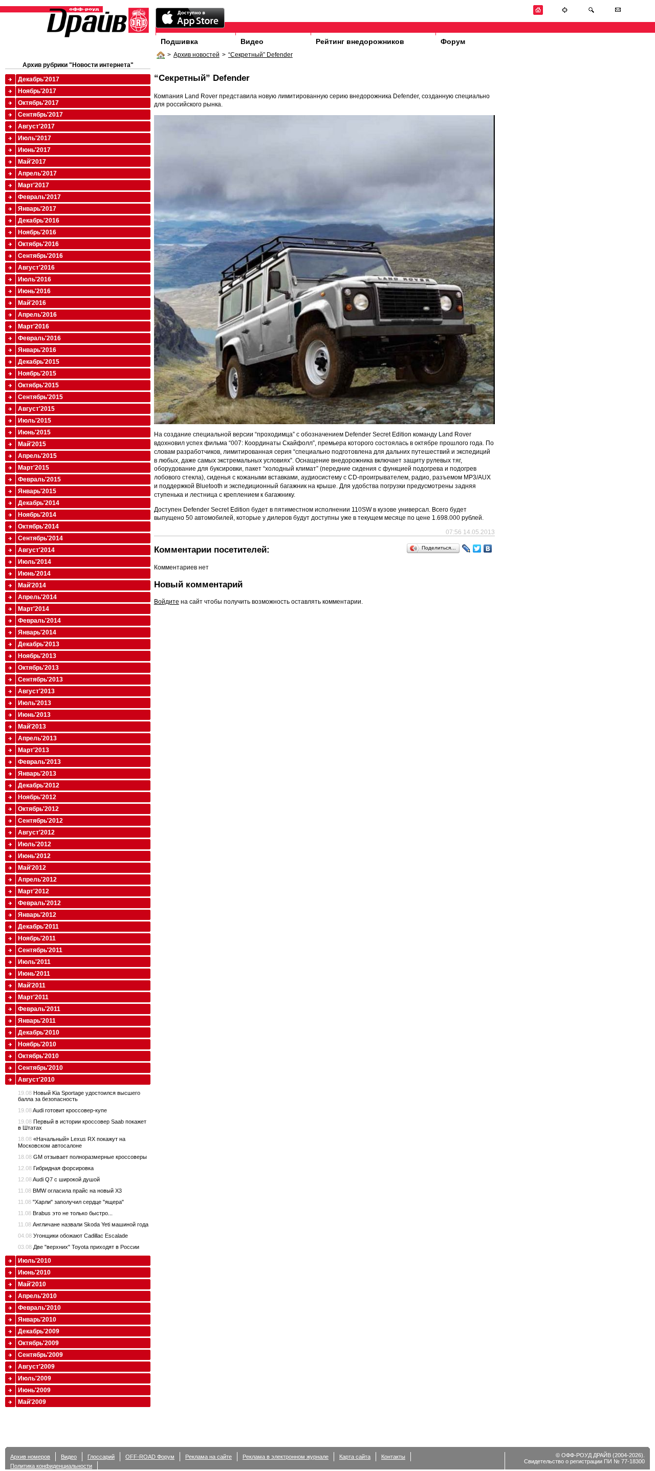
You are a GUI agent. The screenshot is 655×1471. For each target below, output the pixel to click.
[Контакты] (618, 13)
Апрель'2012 (37, 879)
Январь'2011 (37, 1020)
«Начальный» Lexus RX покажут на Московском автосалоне (71, 1142)
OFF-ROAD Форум (149, 1457)
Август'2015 (36, 408)
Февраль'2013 (39, 761)
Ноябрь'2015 (37, 373)
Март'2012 (33, 891)
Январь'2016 (37, 350)
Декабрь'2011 (38, 926)
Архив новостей (196, 54)
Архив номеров (30, 1457)
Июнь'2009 (34, 1390)
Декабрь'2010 (38, 1032)
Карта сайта (354, 1457)
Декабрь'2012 (38, 785)
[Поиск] (591, 13)
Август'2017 (36, 126)
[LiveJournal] (466, 548)
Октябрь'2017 (38, 102)
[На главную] (538, 13)
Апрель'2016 (37, 314)
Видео (252, 41)
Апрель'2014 (37, 597)
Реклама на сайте (208, 1457)
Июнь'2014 (34, 573)
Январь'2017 (37, 208)
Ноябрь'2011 (37, 938)
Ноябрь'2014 (37, 514)
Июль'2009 (34, 1378)
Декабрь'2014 (38, 503)
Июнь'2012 (34, 856)
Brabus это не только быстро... (65, 1213)
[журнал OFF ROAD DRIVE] (96, 36)
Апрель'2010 (37, 1296)
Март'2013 (33, 750)
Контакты (393, 1457)
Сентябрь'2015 (40, 397)
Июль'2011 (34, 961)
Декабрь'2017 (38, 79)
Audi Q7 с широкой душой (59, 1179)
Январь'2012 (37, 914)
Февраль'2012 (39, 903)
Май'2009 (32, 1402)
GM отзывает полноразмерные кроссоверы (82, 1157)
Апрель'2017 (37, 173)
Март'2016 (33, 326)
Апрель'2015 (37, 455)
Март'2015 (33, 467)
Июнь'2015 (34, 432)
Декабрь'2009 (38, 1331)
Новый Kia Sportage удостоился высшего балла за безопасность (79, 1096)
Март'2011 (33, 997)
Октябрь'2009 (38, 1343)
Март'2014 (33, 608)
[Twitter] (477, 548)
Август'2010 (36, 1079)
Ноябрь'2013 (37, 656)
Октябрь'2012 (38, 809)
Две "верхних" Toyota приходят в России (78, 1247)
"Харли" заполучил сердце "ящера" (71, 1202)
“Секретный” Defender (260, 54)
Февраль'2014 (39, 620)
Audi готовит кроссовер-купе (62, 1110)
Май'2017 (32, 161)
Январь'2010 (37, 1319)
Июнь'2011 (34, 973)
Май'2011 (32, 985)
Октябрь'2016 (38, 244)
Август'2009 (36, 1366)
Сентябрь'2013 (40, 679)
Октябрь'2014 (38, 526)
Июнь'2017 (34, 149)
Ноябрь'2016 (37, 232)
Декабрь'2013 (38, 644)
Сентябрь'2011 (40, 950)
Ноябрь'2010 (37, 1044)
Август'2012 (36, 832)
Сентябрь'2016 (40, 255)
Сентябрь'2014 (40, 538)
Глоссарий (101, 1457)
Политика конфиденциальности (51, 1466)
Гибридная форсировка (56, 1168)
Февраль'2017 (39, 197)
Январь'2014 (37, 632)
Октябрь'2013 (38, 667)
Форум (453, 41)
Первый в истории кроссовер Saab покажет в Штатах (82, 1124)
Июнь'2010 (34, 1272)
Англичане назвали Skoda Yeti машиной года (83, 1224)
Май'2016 (32, 302)
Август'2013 (36, 691)
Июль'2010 (34, 1260)
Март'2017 (33, 185)
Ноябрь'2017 (37, 91)
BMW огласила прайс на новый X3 (70, 1191)
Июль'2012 (34, 844)
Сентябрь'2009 (40, 1354)
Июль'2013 (34, 703)
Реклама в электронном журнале (286, 1457)
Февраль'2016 (39, 338)
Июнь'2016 (34, 291)
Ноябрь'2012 (37, 797)
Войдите (166, 601)
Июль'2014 (34, 561)
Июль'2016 (34, 279)
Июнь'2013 (34, 714)
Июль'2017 (34, 138)
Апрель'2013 (37, 738)
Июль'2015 (34, 420)
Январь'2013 (37, 773)
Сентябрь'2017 (40, 114)
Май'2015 (32, 444)
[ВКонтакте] (488, 548)
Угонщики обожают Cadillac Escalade (73, 1236)
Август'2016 (36, 267)
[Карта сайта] (565, 13)
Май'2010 (32, 1284)
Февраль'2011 (39, 1009)
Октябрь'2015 (38, 385)
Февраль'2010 (39, 1307)
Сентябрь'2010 (40, 1067)
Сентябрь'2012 (40, 820)
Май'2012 (32, 867)
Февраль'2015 (39, 479)
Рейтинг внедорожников (360, 41)
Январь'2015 (37, 491)
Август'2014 (36, 550)
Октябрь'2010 (38, 1056)
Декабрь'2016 (38, 220)
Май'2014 (32, 585)
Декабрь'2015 (38, 361)
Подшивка (179, 41)
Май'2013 (32, 726)
